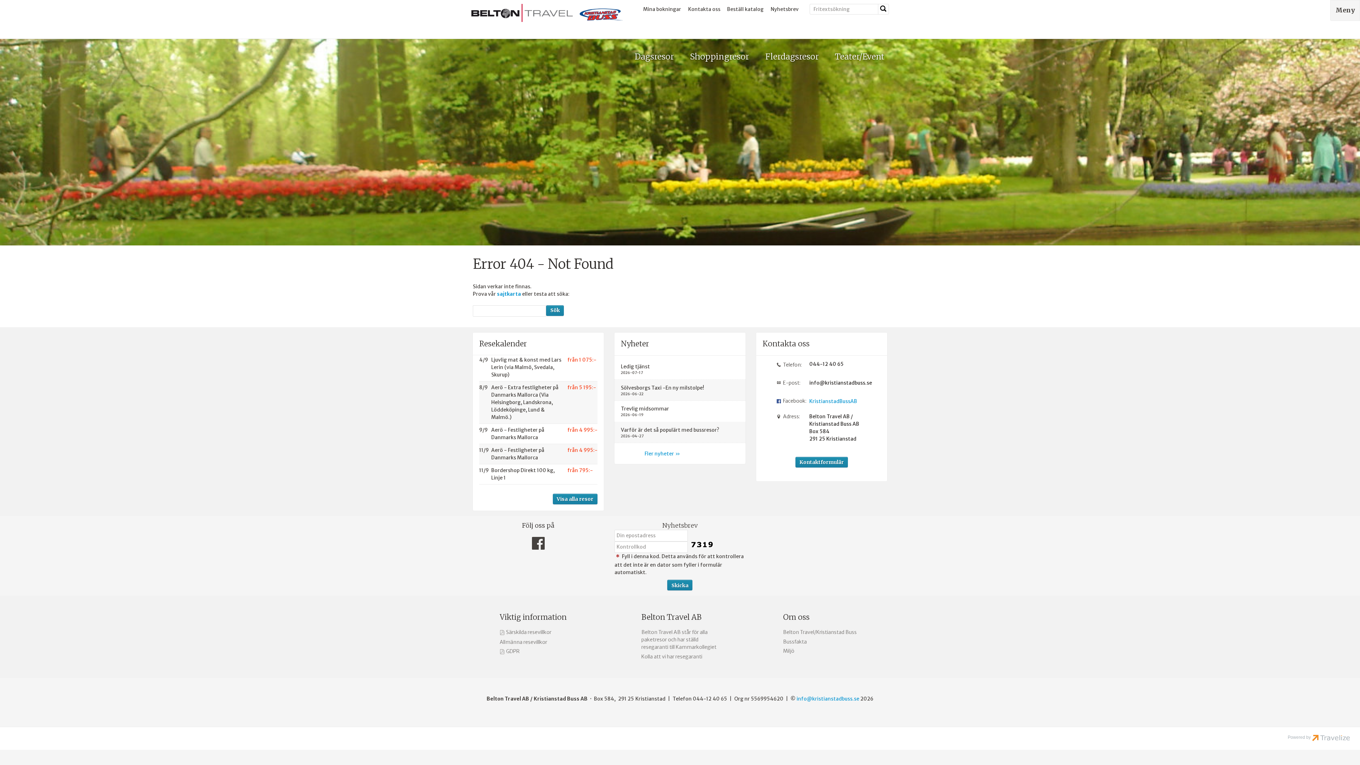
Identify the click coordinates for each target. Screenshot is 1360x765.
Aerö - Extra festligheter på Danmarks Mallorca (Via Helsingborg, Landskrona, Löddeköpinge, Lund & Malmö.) (525, 402)
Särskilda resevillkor (528, 632)
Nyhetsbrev (785, 9)
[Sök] (883, 9)
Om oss (796, 617)
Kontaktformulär (821, 462)
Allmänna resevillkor (523, 642)
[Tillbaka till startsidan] (547, 13)
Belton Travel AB (671, 617)
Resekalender (503, 343)
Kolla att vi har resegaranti (671, 656)
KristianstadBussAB (833, 401)
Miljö (788, 651)
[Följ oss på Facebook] (538, 545)
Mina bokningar (662, 9)
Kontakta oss (704, 9)
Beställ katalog (745, 9)
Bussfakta (795, 642)
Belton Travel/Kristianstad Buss (820, 632)
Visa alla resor (575, 499)
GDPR (513, 651)
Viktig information (533, 617)
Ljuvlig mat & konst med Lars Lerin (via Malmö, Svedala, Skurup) (526, 367)
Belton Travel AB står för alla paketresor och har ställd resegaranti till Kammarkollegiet (678, 639)
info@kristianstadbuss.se (838, 383)
